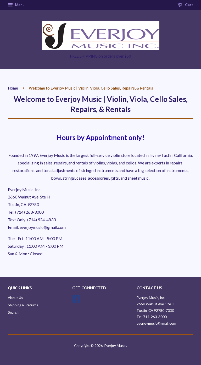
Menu (19, 4)
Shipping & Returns (23, 305)
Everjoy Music (115, 346)
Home (13, 88)
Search (13, 312)
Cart (188, 4)
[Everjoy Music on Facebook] (76, 300)
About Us (15, 298)
